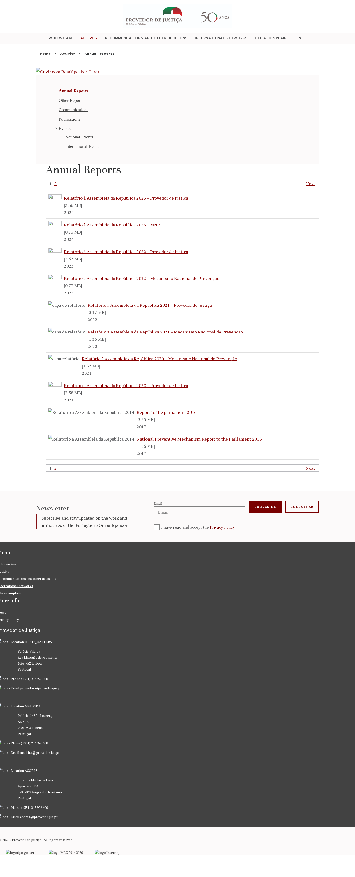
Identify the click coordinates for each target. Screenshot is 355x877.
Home (45, 53)
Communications (73, 109)
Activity (67, 53)
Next (310, 183)
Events (65, 128)
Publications (69, 119)
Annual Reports (73, 90)
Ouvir (93, 72)
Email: (158, 503)
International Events (82, 146)
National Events (79, 137)
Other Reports (71, 100)
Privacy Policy (222, 527)
